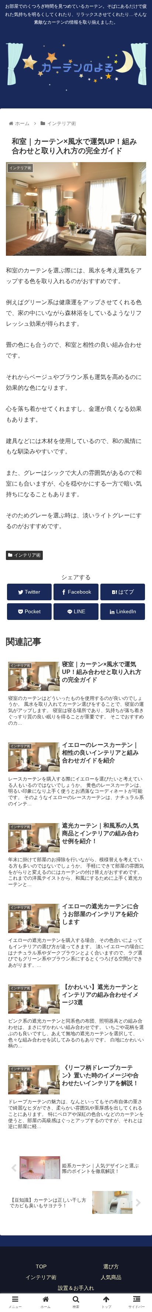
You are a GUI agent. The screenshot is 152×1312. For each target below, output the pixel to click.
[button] (136, 869)
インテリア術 (27, 555)
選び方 (111, 1266)
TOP (41, 1266)
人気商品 (111, 1277)
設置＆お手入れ (76, 1288)
